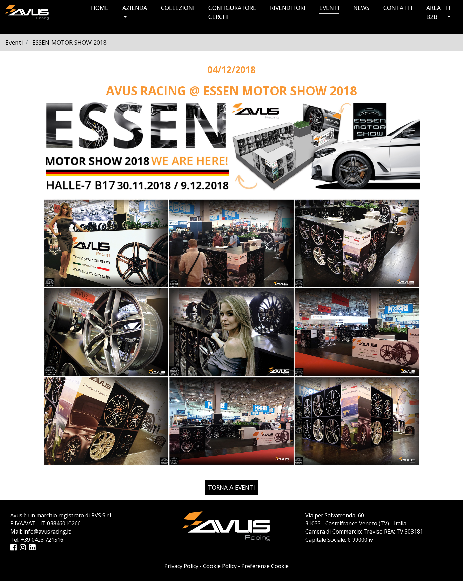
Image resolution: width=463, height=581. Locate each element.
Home (99, 8)
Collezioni (178, 8)
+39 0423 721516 (42, 539)
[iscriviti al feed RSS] (6, 476)
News (361, 8)
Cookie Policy (220, 566)
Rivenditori (287, 8)
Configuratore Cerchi (232, 12)
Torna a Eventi (231, 487)
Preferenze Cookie (265, 566)
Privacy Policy (181, 566)
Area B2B (433, 12)
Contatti (397, 8)
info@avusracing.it (47, 531)
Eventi (329, 8)
